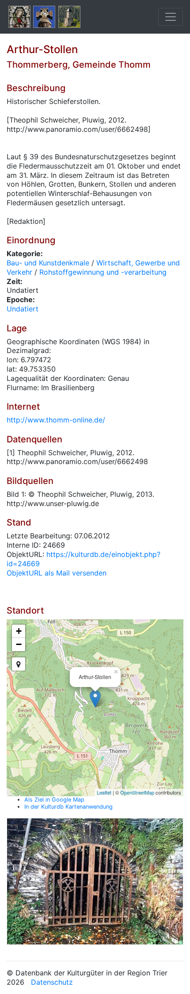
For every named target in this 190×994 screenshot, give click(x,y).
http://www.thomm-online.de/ (56, 419)
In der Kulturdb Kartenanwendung (68, 806)
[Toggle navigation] (170, 17)
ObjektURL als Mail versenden (56, 572)
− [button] (19, 644)
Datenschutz (52, 982)
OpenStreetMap (137, 792)
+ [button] (19, 631)
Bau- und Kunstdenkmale (48, 262)
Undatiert (22, 308)
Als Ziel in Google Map (54, 799)
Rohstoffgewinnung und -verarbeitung (103, 272)
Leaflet (104, 792)
